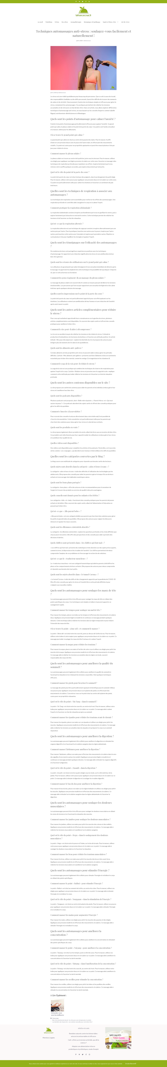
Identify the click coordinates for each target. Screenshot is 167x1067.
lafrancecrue (87, 40)
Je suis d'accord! (130, 1063)
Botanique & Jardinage (92, 22)
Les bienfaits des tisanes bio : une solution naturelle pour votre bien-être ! (72, 1022)
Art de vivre (125, 22)
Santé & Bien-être (109, 22)
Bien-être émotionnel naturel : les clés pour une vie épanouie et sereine (71, 1020)
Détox (57, 22)
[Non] (165, 1063)
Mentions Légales (49, 1038)
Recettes (65, 22)
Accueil (40, 22)
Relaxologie (55, 1018)
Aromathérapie (75, 22)
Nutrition (48, 22)
